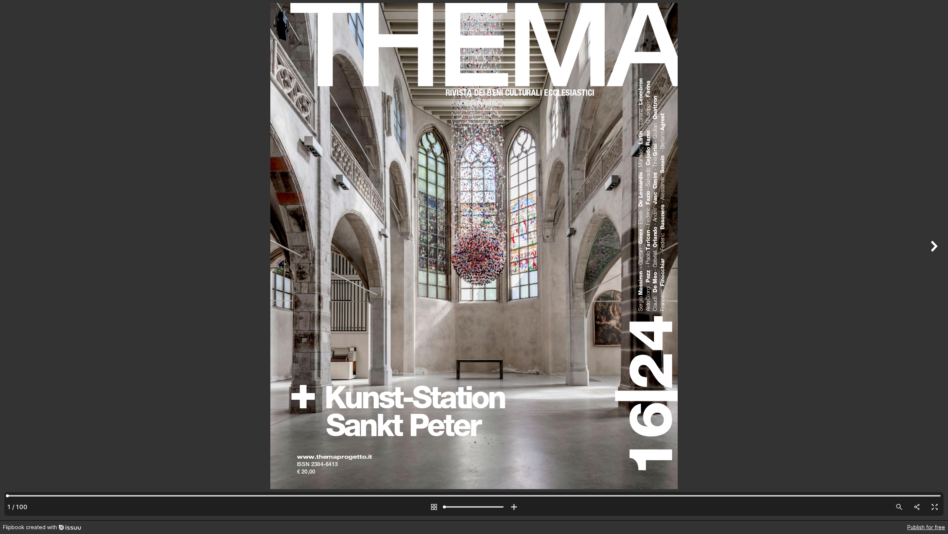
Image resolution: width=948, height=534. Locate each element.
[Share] (916, 507)
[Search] (899, 507)
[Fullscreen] (934, 507)
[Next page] (933, 260)
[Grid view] (434, 507)
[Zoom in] (514, 507)
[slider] (474, 507)
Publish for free (926, 527)
